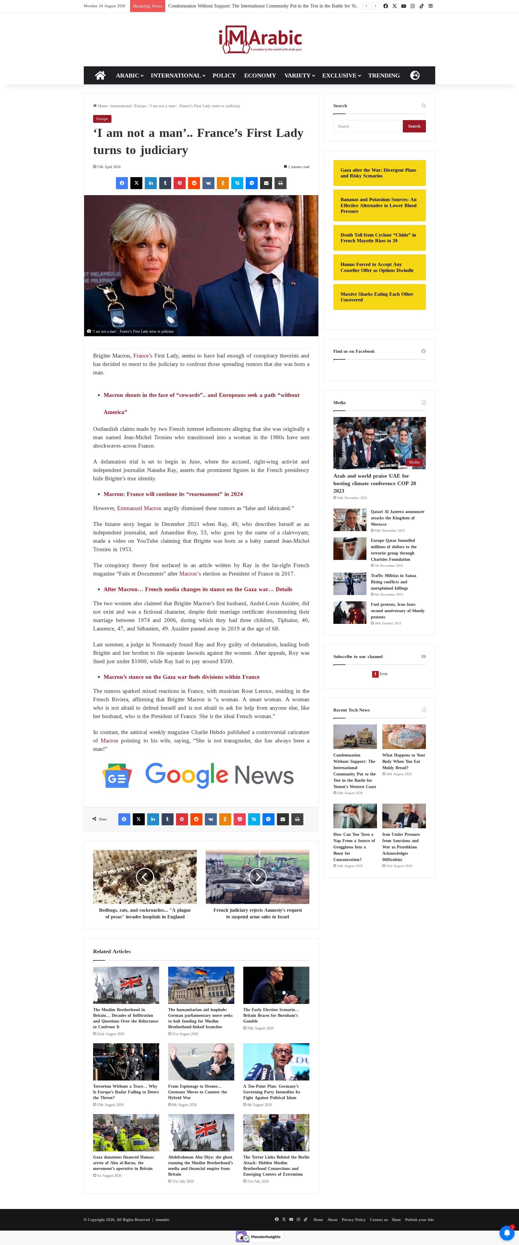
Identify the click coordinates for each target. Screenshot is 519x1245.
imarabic (163, 1219)
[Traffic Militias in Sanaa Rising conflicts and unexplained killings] (349, 584)
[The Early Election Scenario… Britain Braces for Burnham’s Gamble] (276, 985)
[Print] (281, 183)
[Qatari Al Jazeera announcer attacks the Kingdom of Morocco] (349, 520)
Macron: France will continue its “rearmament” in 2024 (173, 494)
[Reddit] (194, 183)
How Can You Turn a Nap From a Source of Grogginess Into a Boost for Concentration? (354, 847)
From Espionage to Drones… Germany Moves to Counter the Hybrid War (197, 1092)
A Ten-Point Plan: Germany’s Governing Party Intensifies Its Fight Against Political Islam (271, 1092)
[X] (136, 183)
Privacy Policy (354, 1219)
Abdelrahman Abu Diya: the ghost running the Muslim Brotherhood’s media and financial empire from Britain (200, 1165)
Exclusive (339, 75)
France (141, 355)
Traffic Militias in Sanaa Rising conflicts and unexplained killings (393, 582)
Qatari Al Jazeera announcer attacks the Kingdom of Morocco (397, 518)
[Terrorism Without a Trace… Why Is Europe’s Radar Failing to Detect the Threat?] (126, 1061)
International (176, 75)
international (121, 106)
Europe (140, 106)
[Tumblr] (165, 183)
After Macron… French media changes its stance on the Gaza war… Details (198, 589)
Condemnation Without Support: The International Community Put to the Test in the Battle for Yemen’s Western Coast (282, 6)
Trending (384, 75)
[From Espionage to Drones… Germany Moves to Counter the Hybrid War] (201, 1061)
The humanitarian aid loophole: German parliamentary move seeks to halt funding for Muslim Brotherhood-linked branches (200, 1018)
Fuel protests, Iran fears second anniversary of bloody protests (398, 610)
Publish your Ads (419, 1219)
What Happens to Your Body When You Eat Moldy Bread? (403, 761)
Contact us (379, 1219)
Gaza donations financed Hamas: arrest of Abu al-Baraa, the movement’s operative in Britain (123, 1163)
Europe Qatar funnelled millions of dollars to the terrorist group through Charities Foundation (394, 550)
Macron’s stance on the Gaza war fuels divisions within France (182, 677)
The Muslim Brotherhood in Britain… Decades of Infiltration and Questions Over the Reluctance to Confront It (125, 1018)
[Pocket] (240, 819)
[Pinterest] (180, 183)
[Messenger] (252, 183)
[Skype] (237, 183)
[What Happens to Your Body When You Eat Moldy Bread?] (404, 736)
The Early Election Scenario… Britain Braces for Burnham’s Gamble (271, 1015)
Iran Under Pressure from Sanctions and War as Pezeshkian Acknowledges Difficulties (401, 847)
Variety (297, 75)
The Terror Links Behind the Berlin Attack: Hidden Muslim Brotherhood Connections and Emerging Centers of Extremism (276, 1165)
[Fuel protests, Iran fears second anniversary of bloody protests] (349, 612)
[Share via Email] (266, 183)
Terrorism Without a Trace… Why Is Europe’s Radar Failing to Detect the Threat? (126, 1092)
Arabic (127, 75)
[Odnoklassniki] (223, 183)
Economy (260, 75)
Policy (224, 75)
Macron (188, 573)
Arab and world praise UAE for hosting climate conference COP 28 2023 (374, 483)
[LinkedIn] (151, 183)
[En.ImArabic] (259, 39)
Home (102, 106)
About (332, 1219)
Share (396, 1219)
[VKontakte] (208, 183)
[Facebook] (122, 183)
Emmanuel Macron (139, 508)
